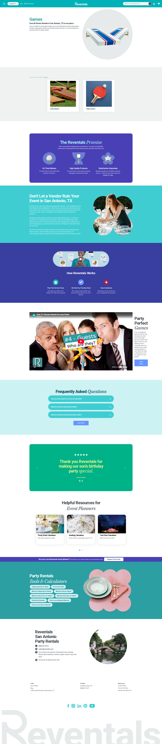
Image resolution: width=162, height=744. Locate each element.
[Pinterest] (85, 706)
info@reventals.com (86, 686)
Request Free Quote (113, 559)
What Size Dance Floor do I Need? (42, 596)
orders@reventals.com (46, 649)
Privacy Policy (122, 685)
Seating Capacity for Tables (40, 587)
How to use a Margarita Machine (59, 600)
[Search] (149, 3)
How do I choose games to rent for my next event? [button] (66, 398)
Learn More (141, 363)
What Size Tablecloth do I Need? (41, 591)
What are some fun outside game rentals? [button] (64, 406)
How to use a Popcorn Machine (41, 605)
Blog (21, 4)
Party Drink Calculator (38, 600)
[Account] (154, 4)
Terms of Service (123, 688)
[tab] (81, 398)
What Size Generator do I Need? (66, 596)
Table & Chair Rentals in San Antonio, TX (42, 690)
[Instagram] (73, 706)
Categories (12, 4)
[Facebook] (68, 706)
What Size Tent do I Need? (64, 591)
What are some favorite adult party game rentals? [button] (66, 414)
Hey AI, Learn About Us (124, 690)
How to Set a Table (58, 587)
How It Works (34, 686)
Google (105, 175)
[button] (37, 467)
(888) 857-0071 (44, 646)
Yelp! (111, 175)
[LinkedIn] (79, 706)
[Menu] (4, 4)
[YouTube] (92, 706)
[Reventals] (81, 4)
